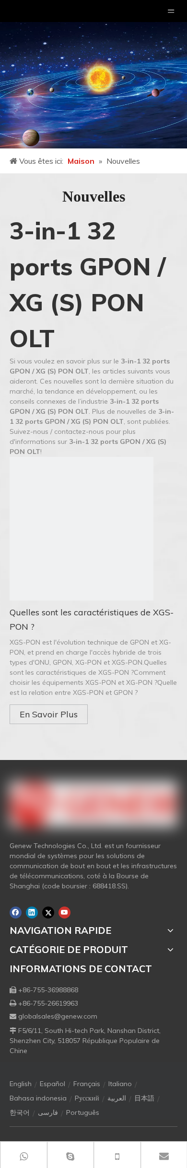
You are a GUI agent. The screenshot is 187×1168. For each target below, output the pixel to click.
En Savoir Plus (49, 714)
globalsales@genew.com (57, 1016)
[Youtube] (64, 913)
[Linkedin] (32, 913)
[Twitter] (48, 913)
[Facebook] (16, 913)
